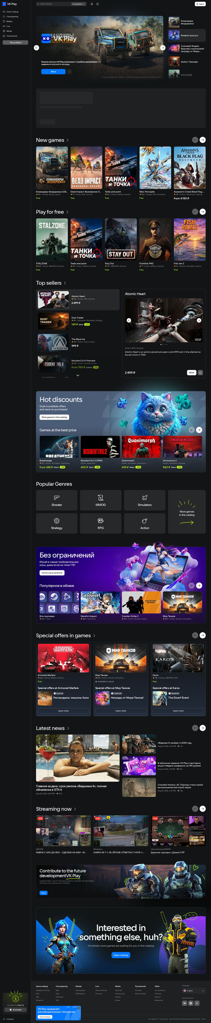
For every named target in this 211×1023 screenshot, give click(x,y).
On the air (98, 994)
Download (59, 997)
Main (57, 990)
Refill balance (80, 994)
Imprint (203, 1019)
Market (79, 986)
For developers (160, 990)
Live (97, 986)
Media (118, 986)
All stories (118, 990)
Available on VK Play (43, 990)
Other (157, 986)
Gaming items (80, 990)
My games (39, 1000)
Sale (37, 997)
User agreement (153, 1019)
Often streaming (101, 990)
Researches (159, 1000)
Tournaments (140, 986)
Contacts (158, 994)
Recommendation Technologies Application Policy (184, 1019)
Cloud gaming (61, 986)
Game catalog (42, 986)
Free (37, 994)
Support (158, 997)
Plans (57, 994)
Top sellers (48, 282)
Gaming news (120, 994)
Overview (138, 990)
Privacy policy (163, 1019)
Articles (118, 997)
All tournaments (140, 994)
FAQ (57, 1000)
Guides (117, 1000)
